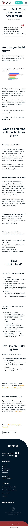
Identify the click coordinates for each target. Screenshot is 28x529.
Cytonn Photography (14, 425)
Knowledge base (6, 468)
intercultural (7, 432)
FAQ (3, 466)
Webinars (4, 496)
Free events (5, 470)
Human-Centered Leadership (9, 490)
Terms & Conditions (7, 478)
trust (15, 432)
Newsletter (5, 472)
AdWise (18, 524)
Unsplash (5, 427)
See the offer (17, 411)
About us (4, 465)
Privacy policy (5, 476)
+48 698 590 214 (10, 455)
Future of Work (6, 493)
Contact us (19, 2)
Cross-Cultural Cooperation (9, 486)
